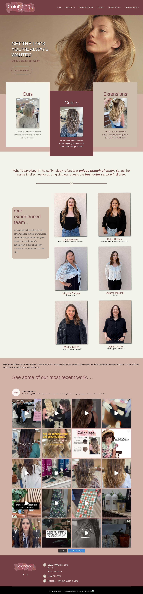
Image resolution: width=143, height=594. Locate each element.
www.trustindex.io (33, 367)
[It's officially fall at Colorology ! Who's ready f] (116, 533)
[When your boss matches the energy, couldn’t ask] (26, 473)
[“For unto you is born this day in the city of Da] (56, 503)
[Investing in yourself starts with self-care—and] (86, 533)
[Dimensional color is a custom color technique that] (86, 443)
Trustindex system (84, 364)
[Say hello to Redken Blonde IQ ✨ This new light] (116, 503)
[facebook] (23, 574)
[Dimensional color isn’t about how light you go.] (26, 443)
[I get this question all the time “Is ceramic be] (56, 443)
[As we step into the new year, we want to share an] (26, 503)
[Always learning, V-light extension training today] (116, 413)
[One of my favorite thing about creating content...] (56, 413)
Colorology (65, 591)
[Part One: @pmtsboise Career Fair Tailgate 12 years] (26, 413)
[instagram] (27, 574)
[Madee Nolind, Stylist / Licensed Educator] (71, 301)
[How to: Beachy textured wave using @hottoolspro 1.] (86, 413)
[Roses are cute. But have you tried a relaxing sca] (56, 473)
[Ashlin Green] (115, 301)
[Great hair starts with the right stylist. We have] (116, 473)
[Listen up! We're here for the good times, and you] (56, 533)
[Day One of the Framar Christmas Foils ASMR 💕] (86, 503)
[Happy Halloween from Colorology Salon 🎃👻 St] (26, 533)
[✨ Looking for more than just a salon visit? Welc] (86, 473)
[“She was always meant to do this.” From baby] (116, 443)
